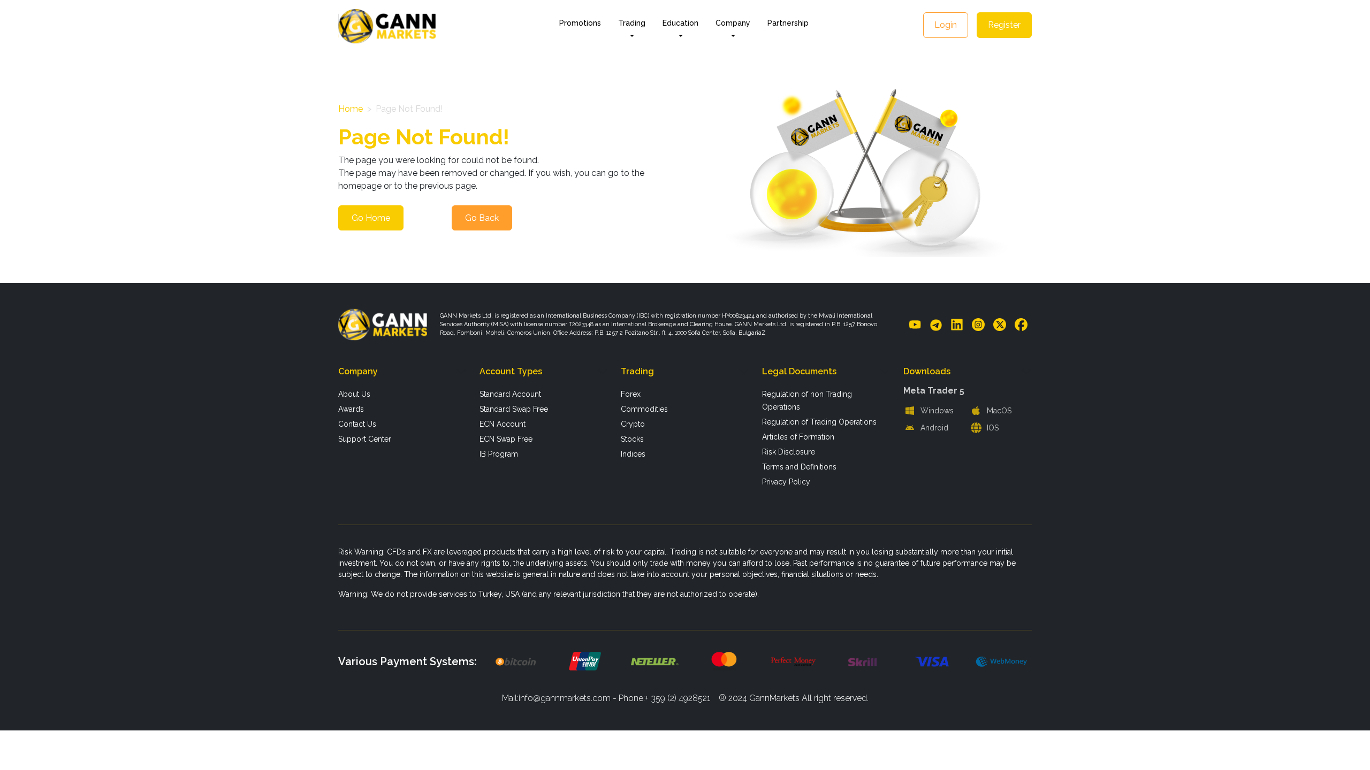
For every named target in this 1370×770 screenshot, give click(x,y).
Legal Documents (799, 371)
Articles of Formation (798, 437)
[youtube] (915, 324)
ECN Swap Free (506, 439)
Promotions (580, 23)
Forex (631, 394)
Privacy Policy (786, 482)
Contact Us (357, 424)
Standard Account (510, 394)
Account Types (511, 371)
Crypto (633, 424)
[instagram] (978, 324)
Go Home (371, 218)
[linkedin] (956, 324)
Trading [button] (631, 23)
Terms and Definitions (799, 467)
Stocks (632, 439)
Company (358, 371)
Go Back (482, 218)
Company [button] (733, 23)
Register (1004, 25)
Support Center (364, 439)
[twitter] (999, 324)
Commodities (644, 409)
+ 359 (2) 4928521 (677, 698)
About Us (354, 394)
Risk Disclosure (788, 452)
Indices (633, 454)
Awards (351, 409)
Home (350, 109)
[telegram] (936, 324)
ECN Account (503, 424)
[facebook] (1021, 324)
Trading (637, 371)
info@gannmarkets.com (565, 698)
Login (945, 25)
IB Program (499, 454)
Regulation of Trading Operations (819, 422)
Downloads (926, 371)
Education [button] (680, 23)
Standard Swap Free (514, 409)
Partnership (788, 23)
